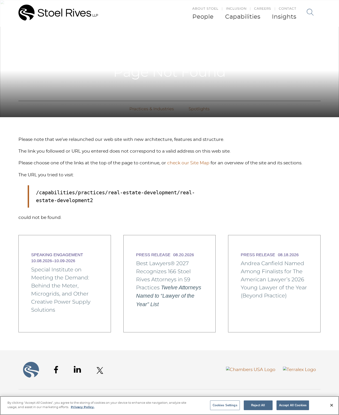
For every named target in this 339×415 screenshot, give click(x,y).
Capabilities (242, 17)
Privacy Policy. (82, 407)
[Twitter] (100, 370)
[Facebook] (56, 370)
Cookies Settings (225, 405)
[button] (329, 36)
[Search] (310, 12)
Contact (287, 8)
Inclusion (236, 8)
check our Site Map (188, 163)
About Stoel (205, 8)
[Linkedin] (77, 369)
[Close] (332, 405)
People (203, 17)
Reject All (258, 405)
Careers (262, 8)
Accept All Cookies (292, 405)
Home (317, 36)
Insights (284, 17)
